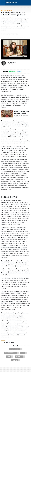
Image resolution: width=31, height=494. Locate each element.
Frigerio (14, 360)
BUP (23, 353)
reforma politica (14, 349)
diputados (19, 356)
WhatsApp (13, 71)
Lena (8, 356)
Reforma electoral (10, 353)
